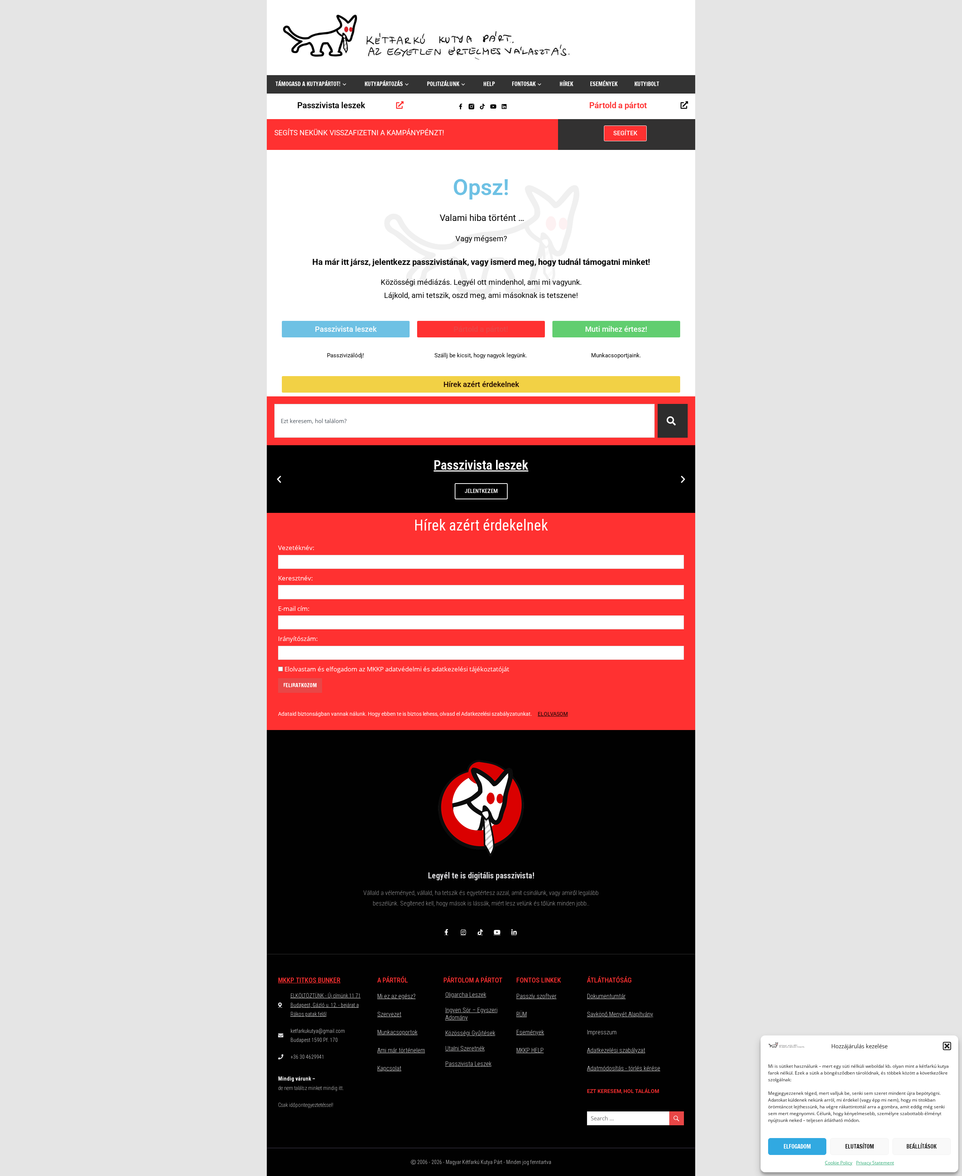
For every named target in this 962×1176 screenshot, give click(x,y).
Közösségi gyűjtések (470, 1033)
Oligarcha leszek (465, 994)
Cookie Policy (838, 1162)
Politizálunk (443, 84)
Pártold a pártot (618, 105)
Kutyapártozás (384, 84)
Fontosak (523, 84)
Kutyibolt (646, 84)
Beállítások (921, 1146)
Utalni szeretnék (465, 1048)
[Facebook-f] (460, 106)
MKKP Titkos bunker (309, 980)
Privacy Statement (875, 1162)
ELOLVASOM (553, 714)
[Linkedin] (504, 106)
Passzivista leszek (331, 105)
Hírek (566, 84)
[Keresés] (673, 421)
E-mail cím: (294, 608)
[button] (947, 1046)
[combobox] (464, 421)
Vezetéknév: (296, 547)
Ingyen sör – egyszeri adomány (471, 1014)
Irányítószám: (298, 638)
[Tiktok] (482, 106)
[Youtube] (493, 106)
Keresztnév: (295, 578)
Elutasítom (859, 1146)
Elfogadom (797, 1146)
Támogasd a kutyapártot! (307, 84)
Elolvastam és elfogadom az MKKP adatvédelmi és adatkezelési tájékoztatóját (396, 669)
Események (603, 84)
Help (489, 84)
